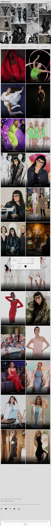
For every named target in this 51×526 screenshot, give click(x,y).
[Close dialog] (39, 258)
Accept (25, 524)
